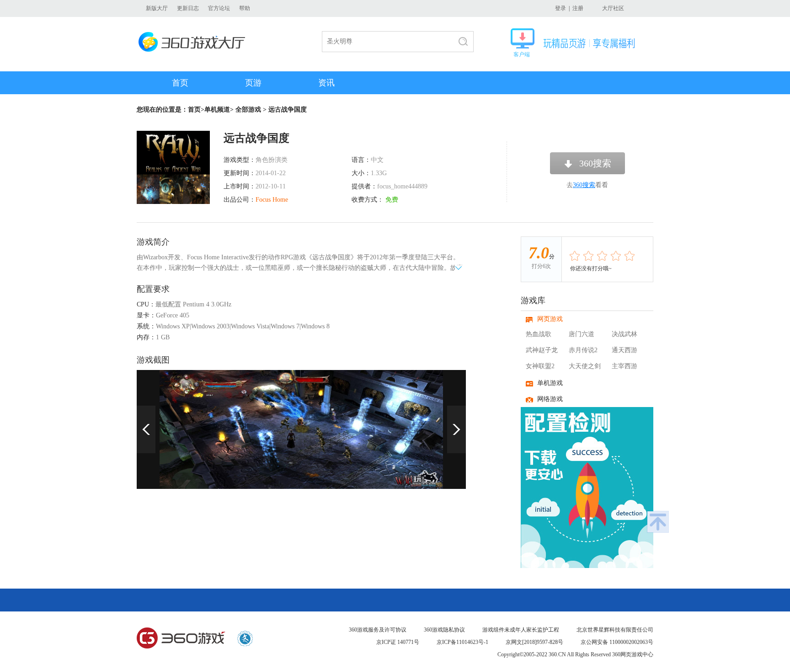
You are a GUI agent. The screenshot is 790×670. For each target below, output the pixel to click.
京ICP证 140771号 (397, 642)
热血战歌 (538, 334)
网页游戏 (550, 319)
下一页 (456, 429)
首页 (180, 82)
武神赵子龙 (542, 350)
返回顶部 (658, 522)
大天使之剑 (585, 366)
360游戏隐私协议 (444, 630)
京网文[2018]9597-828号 (534, 642)
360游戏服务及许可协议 (377, 630)
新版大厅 (157, 8)
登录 (560, 8)
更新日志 (188, 8)
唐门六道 (581, 334)
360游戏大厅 (194, 42)
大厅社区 (613, 8)
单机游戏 (550, 383)
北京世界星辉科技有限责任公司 (614, 630)
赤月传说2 (583, 350)
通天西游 (624, 350)
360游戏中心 (181, 638)
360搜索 (595, 163)
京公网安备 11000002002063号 (617, 642)
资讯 (326, 82)
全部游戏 (248, 109)
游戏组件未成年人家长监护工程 (520, 630)
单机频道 (217, 109)
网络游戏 (550, 399)
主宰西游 (624, 366)
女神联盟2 (540, 366)
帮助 (244, 8)
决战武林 (624, 334)
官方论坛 (219, 8)
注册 (577, 8)
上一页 (146, 429)
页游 (253, 82)
